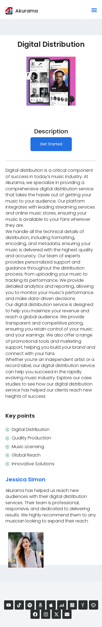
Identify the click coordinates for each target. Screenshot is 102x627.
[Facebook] (35, 614)
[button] (93, 9)
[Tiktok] (19, 605)
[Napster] (93, 605)
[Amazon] (40, 605)
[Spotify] (30, 605)
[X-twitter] (56, 614)
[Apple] (51, 605)
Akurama (26, 10)
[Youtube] (8, 605)
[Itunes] (72, 605)
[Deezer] (61, 605)
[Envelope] (67, 614)
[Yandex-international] (83, 605)
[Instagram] (45, 614)
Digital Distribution (51, 44)
